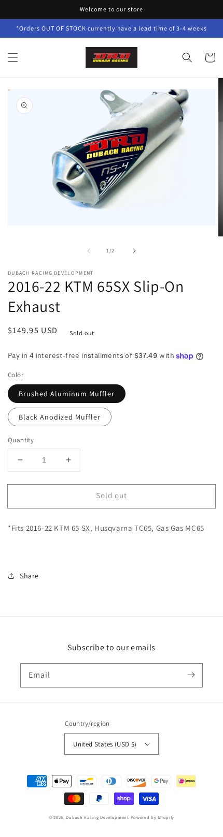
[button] (13, 57)
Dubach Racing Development (97, 817)
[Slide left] (88, 251)
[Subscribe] (190, 675)
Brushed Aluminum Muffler (67, 393)
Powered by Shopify (153, 817)
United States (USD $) (104, 744)
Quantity (21, 440)
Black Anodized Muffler (60, 417)
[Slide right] (134, 251)
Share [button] (29, 575)
